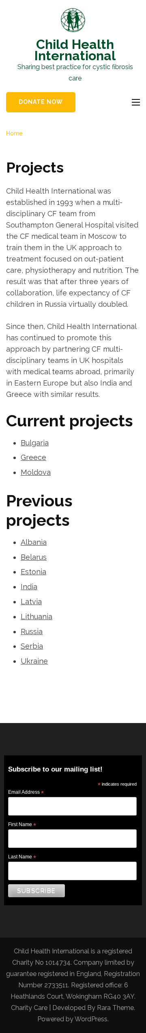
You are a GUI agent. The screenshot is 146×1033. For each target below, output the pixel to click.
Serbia (32, 646)
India (29, 586)
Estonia (33, 571)
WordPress (91, 1019)
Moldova (36, 472)
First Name (22, 825)
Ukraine (34, 661)
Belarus (34, 557)
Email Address (26, 792)
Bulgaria (35, 442)
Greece (33, 457)
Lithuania (36, 616)
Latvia (31, 601)
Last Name (22, 857)
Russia (32, 631)
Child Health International (75, 50)
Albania (34, 542)
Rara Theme (115, 1008)
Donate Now (41, 102)
